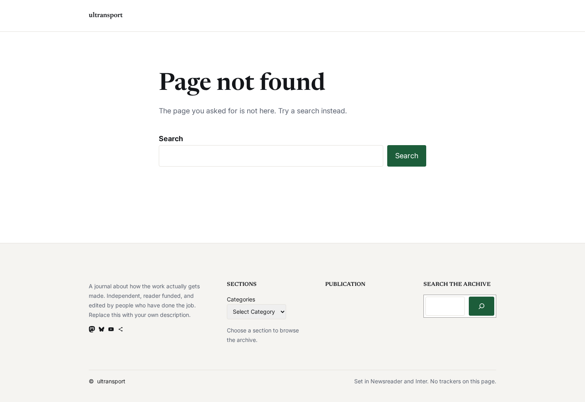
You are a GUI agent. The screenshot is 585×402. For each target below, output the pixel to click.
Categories (241, 299)
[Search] (481, 306)
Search (171, 138)
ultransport (106, 15)
